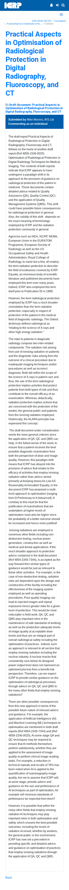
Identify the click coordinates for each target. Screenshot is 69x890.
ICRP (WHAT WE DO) (41, 21)
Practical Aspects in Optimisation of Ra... (23, 24)
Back (8, 877)
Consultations (60, 21)
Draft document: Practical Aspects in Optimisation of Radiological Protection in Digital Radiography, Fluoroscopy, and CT (34, 108)
